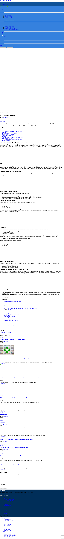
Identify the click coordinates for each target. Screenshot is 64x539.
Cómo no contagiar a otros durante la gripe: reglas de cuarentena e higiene (16, 455)
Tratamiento (4, 136)
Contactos (5, 512)
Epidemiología (4, 132)
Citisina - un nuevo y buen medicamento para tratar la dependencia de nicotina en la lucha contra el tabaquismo (20, 308)
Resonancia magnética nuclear (8, 520)
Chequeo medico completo (8, 16)
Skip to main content (9, 0)
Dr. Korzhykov (5, 117)
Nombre (1, 482)
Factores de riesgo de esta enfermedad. (9, 134)
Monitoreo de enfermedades (7, 138)
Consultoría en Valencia (7, 505)
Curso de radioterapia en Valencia (9, 536)
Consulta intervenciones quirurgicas (9, 528)
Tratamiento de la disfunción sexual (10, 28)
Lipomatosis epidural (7, 315)
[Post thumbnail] (5, 307)
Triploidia (5, 318)
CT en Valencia (6, 498)
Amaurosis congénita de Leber (8, 317)
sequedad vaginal (3, 414)
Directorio (1, 337)
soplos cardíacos (3, 422)
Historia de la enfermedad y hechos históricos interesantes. (12, 131)
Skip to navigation (3, 0)
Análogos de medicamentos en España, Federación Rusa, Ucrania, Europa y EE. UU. (16, 303)
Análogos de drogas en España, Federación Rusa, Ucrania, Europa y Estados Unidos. (18, 358)
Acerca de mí (6, 507)
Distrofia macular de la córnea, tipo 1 (9, 316)
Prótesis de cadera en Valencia (9, 26)
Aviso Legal (5, 510)
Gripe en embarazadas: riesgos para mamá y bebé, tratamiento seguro (15, 464)
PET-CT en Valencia (7, 502)
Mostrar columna (2, 121)
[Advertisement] (31, 155)
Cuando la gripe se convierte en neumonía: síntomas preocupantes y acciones (16, 439)
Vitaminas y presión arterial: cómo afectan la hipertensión (12, 301)
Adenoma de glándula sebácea (8, 313)
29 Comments (9, 304)
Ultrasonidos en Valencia (7, 501)
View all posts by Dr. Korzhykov (6, 332)
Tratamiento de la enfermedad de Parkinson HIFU (12, 29)
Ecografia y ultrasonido (8, 15)
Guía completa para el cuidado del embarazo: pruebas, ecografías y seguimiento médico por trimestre (21, 397)
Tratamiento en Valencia (7, 506)
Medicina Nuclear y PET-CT (8, 17)
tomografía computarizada (7, 519)
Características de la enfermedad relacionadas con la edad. (12, 139)
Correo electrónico (3, 484)
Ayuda (5, 508)
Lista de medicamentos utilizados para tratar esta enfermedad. (13, 137)
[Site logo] (3, 7)
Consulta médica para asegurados (9, 20)
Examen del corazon (7, 521)
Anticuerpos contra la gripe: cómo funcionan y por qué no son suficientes (15, 430)
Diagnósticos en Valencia (7, 504)
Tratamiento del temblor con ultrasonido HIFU (12, 30)
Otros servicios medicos (7, 529)
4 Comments (9, 309)
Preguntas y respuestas (6, 140)
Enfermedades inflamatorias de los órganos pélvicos (11, 314)
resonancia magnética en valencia (9, 499)
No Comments (9, 302)
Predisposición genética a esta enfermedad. (9, 133)
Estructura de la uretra (7, 319)
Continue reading (2, 344)
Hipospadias (2, 406)
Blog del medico (2, 375)
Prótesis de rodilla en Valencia (9, 27)
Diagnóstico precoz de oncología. (10, 14)
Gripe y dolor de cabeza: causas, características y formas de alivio (14, 447)
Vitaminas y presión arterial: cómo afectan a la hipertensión (12, 339)
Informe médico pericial (7, 530)
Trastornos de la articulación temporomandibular (11, 320)
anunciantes (5, 513)
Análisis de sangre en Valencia (8, 500)
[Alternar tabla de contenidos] (0, 129)
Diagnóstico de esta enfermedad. (7, 135)
